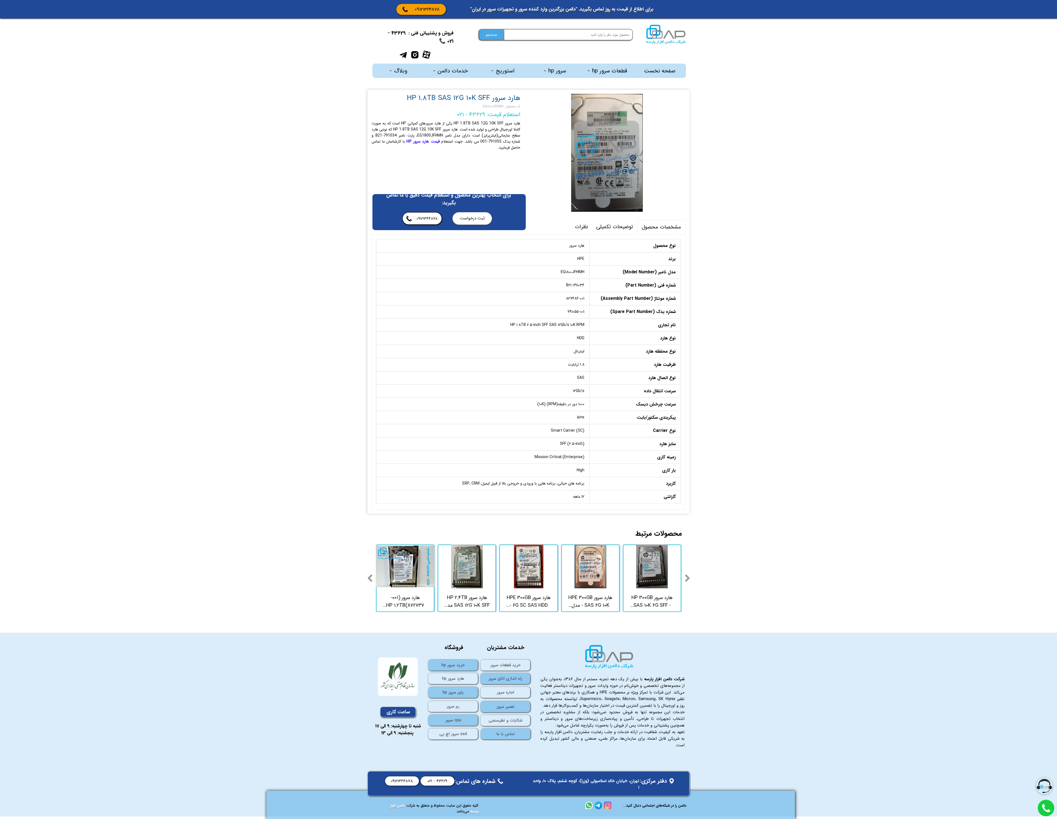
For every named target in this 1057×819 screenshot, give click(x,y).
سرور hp (557, 71)
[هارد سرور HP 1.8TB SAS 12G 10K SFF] (606, 153)
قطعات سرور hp (609, 71)
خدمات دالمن (453, 71)
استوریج (505, 71)
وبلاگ (400, 71)
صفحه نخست (659, 71)
